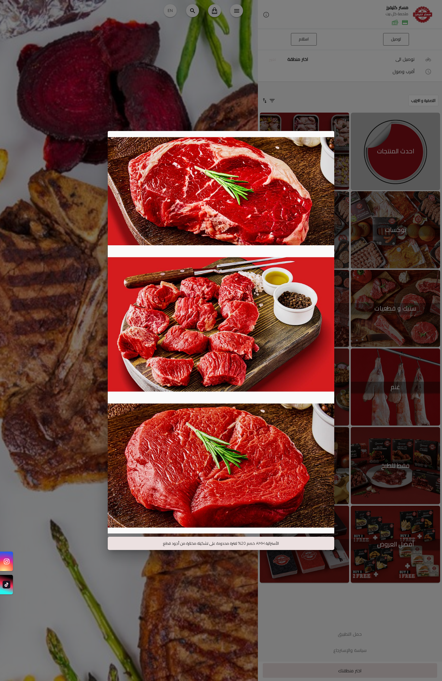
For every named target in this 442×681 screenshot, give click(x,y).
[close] (220, 141)
